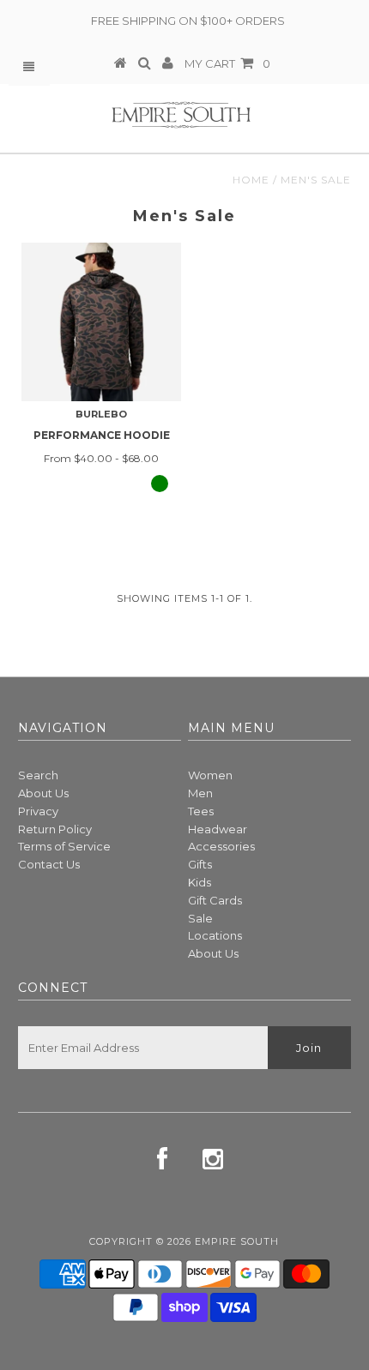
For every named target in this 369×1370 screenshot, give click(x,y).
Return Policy (55, 829)
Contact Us (49, 864)
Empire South (237, 1241)
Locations (215, 935)
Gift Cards (215, 900)
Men (200, 793)
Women (210, 775)
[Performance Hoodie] (101, 322)
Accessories (221, 846)
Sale (200, 918)
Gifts (200, 864)
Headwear (217, 829)
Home (251, 179)
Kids (199, 882)
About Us (43, 793)
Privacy (38, 811)
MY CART (227, 63)
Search (38, 775)
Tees (201, 811)
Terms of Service (64, 846)
